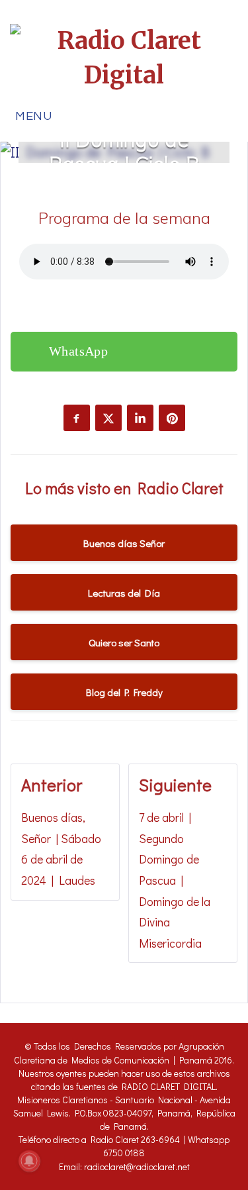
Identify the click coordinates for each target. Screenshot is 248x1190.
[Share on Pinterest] (172, 418)
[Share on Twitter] (108, 418)
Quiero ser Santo (124, 642)
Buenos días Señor (124, 543)
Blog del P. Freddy (124, 692)
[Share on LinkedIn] (140, 418)
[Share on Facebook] (76, 418)
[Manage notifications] (29, 1160)
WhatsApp (78, 351)
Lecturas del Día (124, 592)
